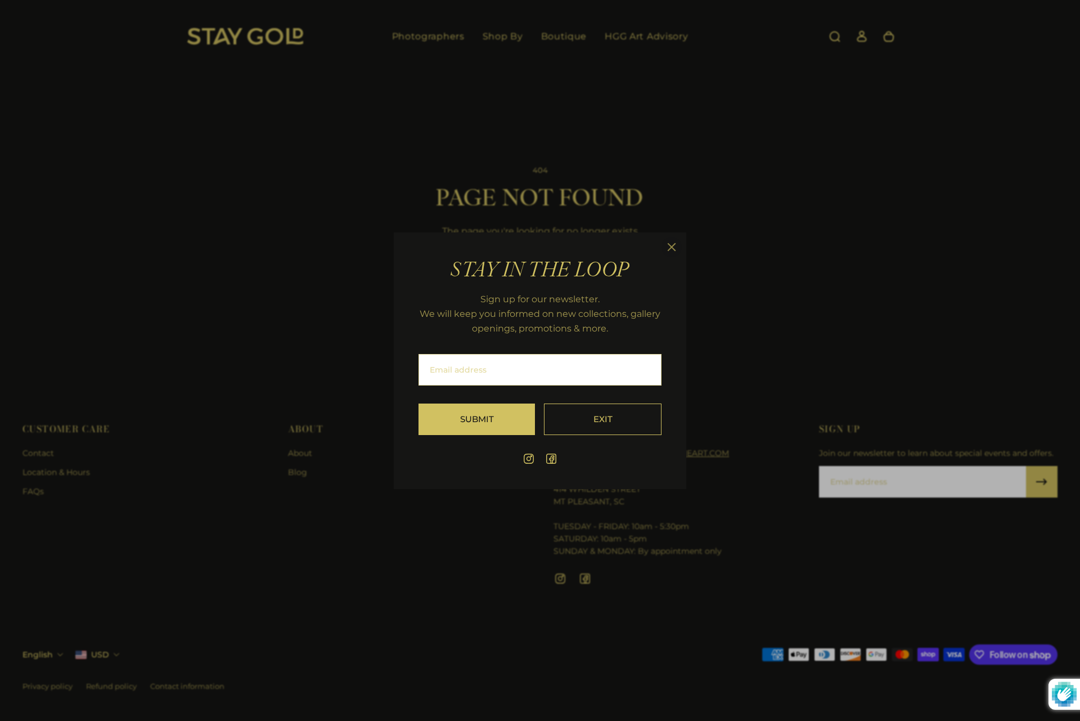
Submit (477, 418)
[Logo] (245, 37)
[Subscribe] (1042, 482)
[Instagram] (528, 458)
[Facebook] (551, 458)
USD (100, 655)
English (37, 655)
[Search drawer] (834, 36)
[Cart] (888, 36)
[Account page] (861, 36)
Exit (603, 418)
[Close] (672, 247)
